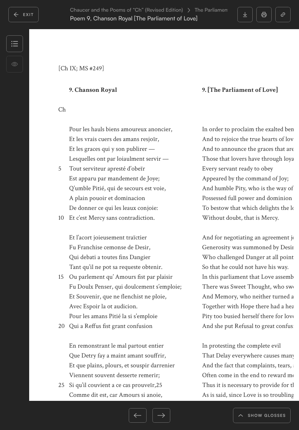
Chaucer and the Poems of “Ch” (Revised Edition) (126, 10)
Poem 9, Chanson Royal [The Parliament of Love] (134, 18)
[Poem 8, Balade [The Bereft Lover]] (113, 415)
